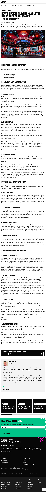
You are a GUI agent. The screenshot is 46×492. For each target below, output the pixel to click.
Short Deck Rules (18, 488)
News (24, 460)
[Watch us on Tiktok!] (19, 1)
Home (2, 5)
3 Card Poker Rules (18, 486)
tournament (13, 86)
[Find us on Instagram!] (16, 1)
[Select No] (9, 354)
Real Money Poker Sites (5, 484)
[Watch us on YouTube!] (22, 1)
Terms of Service (4, 462)
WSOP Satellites (29, 486)
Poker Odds (27, 448)
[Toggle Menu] (44, 1)
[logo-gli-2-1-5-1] (22, 469)
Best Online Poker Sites (5, 482)
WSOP (6, 403)
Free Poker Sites (4, 488)
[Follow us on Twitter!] (13, 1)
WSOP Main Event (30, 484)
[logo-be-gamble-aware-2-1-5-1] (6, 469)
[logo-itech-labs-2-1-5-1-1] (14, 468)
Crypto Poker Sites (4, 486)
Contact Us (3, 458)
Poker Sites (25, 456)
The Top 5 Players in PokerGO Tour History (24, 408)
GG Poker (39, 482)
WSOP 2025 (29, 482)
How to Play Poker (26, 458)
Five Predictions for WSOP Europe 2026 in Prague (8, 408)
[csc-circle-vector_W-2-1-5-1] (26, 468)
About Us (3, 456)
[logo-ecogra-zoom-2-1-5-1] (10, 469)
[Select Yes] (3, 354)
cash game (21, 86)
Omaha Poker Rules (18, 484)
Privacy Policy (4, 460)
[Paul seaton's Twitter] (3, 386)
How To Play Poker (40, 403)
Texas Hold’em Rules (18, 482)
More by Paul (6, 389)
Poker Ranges (37, 448)
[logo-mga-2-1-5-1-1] (18, 469)
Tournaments (7, 10)
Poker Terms (18, 448)
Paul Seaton (8, 22)
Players (22, 403)
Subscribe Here (6, 433)
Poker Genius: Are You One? (28, 464)
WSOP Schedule (29, 488)
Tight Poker (3, 2)
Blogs (6, 5)
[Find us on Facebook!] (25, 1)
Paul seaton (12, 361)
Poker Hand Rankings (7, 448)
